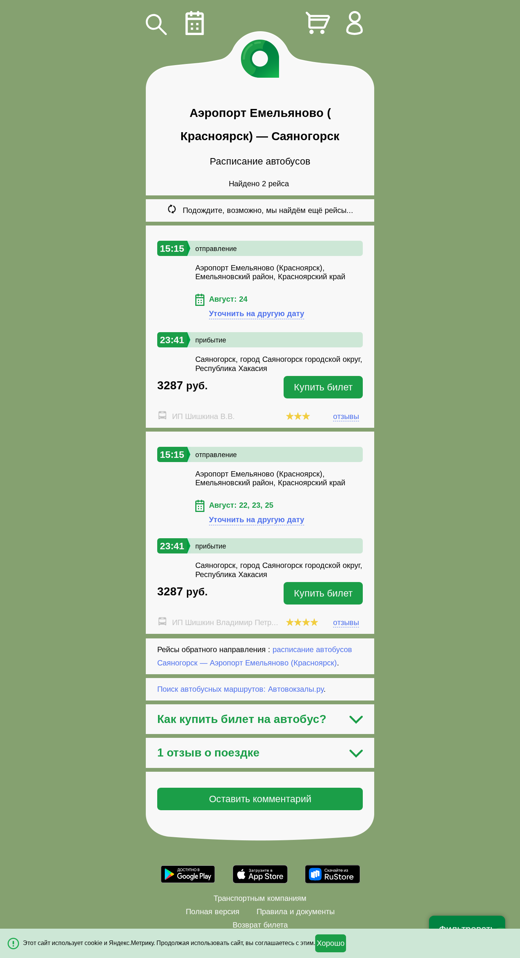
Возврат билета (260, 925)
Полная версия (212, 911)
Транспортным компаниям (260, 898)
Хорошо (331, 943)
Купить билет (323, 387)
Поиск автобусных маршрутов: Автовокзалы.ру (240, 689)
